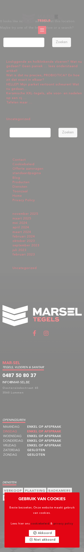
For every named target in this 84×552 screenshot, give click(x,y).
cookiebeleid (40, 523)
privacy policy (63, 523)
